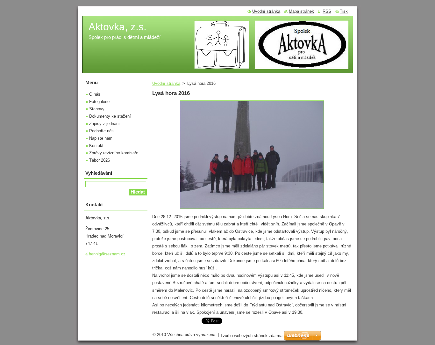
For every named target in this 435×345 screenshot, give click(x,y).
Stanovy (96, 108)
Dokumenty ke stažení (110, 116)
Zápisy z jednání (104, 123)
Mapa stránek (301, 11)
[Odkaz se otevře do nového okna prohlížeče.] (251, 209)
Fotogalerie (99, 101)
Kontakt (96, 145)
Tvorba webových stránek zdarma (251, 335)
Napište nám (100, 138)
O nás (94, 94)
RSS (327, 11)
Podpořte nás (101, 130)
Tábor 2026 (99, 160)
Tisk (344, 11)
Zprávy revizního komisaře (113, 152)
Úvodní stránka (166, 83)
